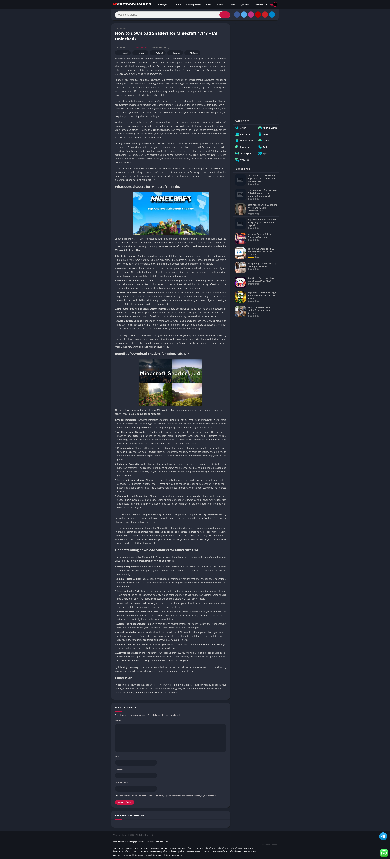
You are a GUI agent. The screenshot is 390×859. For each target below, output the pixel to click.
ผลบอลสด (127, 855)
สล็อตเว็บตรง (210, 848)
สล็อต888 (173, 851)
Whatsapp (194, 53)
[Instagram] (251, 14)
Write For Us (261, 4)
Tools (232, 4)
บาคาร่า (206, 851)
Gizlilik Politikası (141, 848)
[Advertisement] (256, 69)
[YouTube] (258, 14)
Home (118, 28)
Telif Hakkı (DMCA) (158, 848)
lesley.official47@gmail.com (131, 841)
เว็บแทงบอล (118, 851)
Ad (117, 756)
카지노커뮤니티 (251, 848)
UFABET (199, 848)
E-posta (119, 769)
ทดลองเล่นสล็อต (220, 851)
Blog (125, 28)
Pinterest (159, 53)
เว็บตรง (191, 848)
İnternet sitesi (121, 782)
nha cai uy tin (250, 851)
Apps (208, 4)
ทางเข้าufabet (193, 851)
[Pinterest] (265, 14)
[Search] (224, 14)
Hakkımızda (118, 848)
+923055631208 (161, 841)
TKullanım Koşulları (177, 848)
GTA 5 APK (176, 4)
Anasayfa (162, 4)
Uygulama (244, 4)
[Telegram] (272, 14)
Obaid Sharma (141, 47)
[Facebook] (237, 14)
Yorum (119, 720)
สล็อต (127, 851)
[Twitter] (244, 14)
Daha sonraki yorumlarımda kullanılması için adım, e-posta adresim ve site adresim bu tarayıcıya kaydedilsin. (167, 795)
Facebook (124, 53)
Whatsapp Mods (193, 4)
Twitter (141, 53)
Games (220, 4)
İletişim (128, 848)
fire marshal (155, 851)
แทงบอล (144, 851)
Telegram (176, 53)
